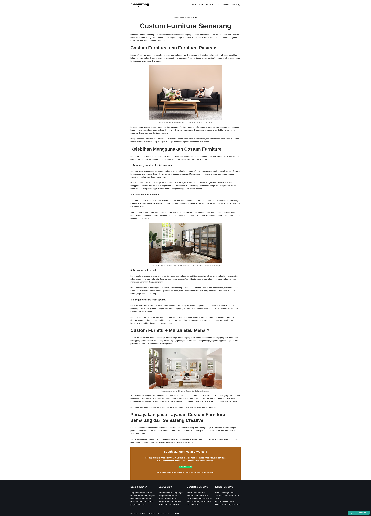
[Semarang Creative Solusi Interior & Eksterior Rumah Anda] (140, 5)
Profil (201, 5)
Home (194, 5)
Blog (218, 5)
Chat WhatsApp (185, 467)
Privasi (234, 5)
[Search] (239, 5)
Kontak (226, 5)
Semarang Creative (137, 513)
